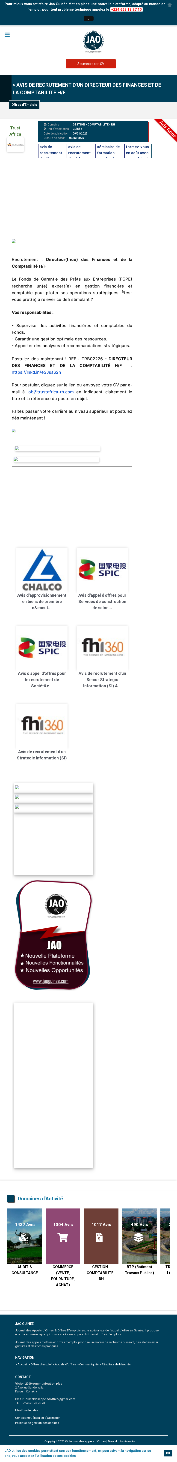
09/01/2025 (79, 133)
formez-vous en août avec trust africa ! (137, 153)
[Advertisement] (72, 503)
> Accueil (21, 1364)
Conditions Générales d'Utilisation (37, 1417)
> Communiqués (88, 1364)
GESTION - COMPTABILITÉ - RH (94, 124)
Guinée (77, 129)
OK (168, 1453)
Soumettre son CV (90, 64)
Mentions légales (26, 1410)
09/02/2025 (76, 138)
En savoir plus (88, 1456)
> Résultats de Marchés (115, 1364)
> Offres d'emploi (40, 1364)
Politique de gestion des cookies (37, 1423)
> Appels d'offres (64, 1364)
